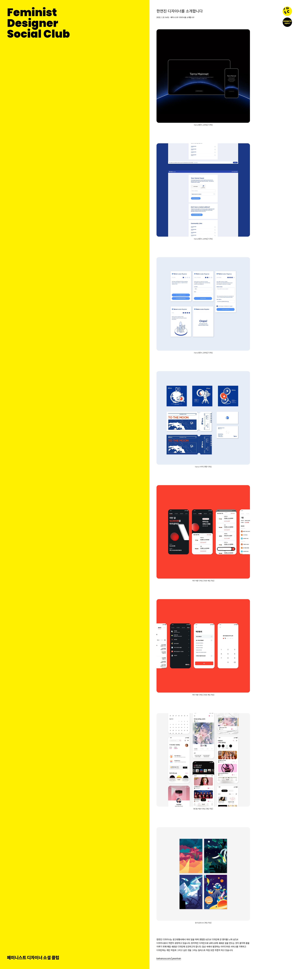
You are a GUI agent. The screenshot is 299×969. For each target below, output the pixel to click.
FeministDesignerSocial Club (38, 23)
